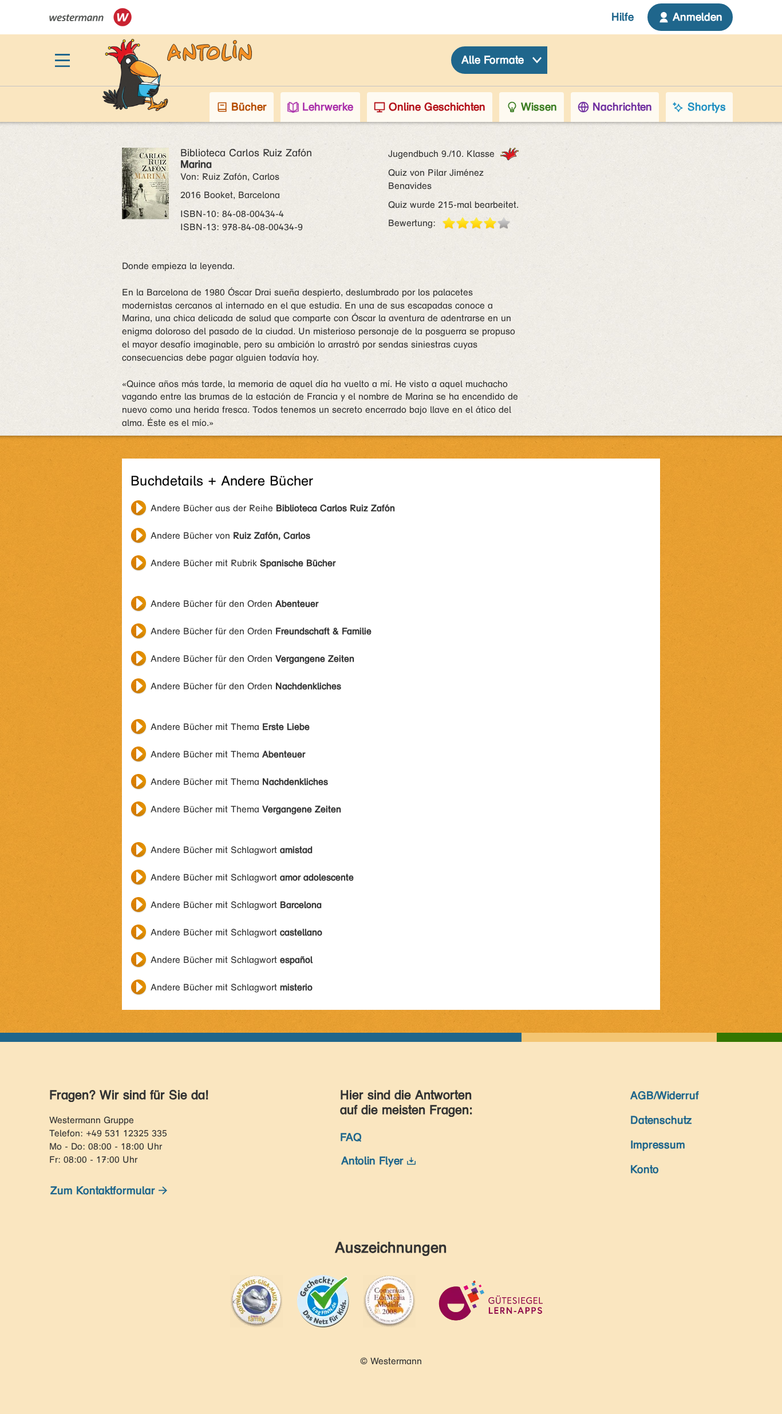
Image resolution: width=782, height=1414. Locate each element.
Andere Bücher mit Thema (230, 726)
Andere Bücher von (230, 535)
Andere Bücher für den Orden (234, 603)
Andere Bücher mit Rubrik (243, 563)
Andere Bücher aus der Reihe (273, 508)
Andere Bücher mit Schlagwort (232, 849)
